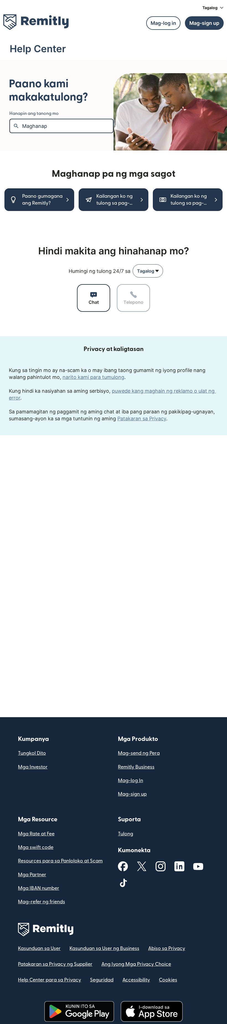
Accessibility (136, 980)
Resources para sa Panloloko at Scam (60, 861)
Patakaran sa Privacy (141, 418)
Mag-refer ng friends (41, 901)
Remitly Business (136, 767)
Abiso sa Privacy (166, 948)
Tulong (125, 834)
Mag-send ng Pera (139, 753)
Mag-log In (130, 780)
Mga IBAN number (38, 888)
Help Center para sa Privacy (49, 980)
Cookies (168, 980)
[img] (36, 22)
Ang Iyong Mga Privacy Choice (136, 964)
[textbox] (67, 126)
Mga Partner (32, 874)
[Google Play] (79, 1011)
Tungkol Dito (32, 753)
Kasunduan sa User (39, 948)
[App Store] (152, 1011)
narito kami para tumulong (93, 377)
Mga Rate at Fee (36, 834)
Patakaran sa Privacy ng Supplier (55, 964)
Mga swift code (35, 847)
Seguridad (102, 980)
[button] (213, 7)
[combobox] (148, 271)
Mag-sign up (132, 794)
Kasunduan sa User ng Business (104, 948)
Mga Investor (33, 767)
